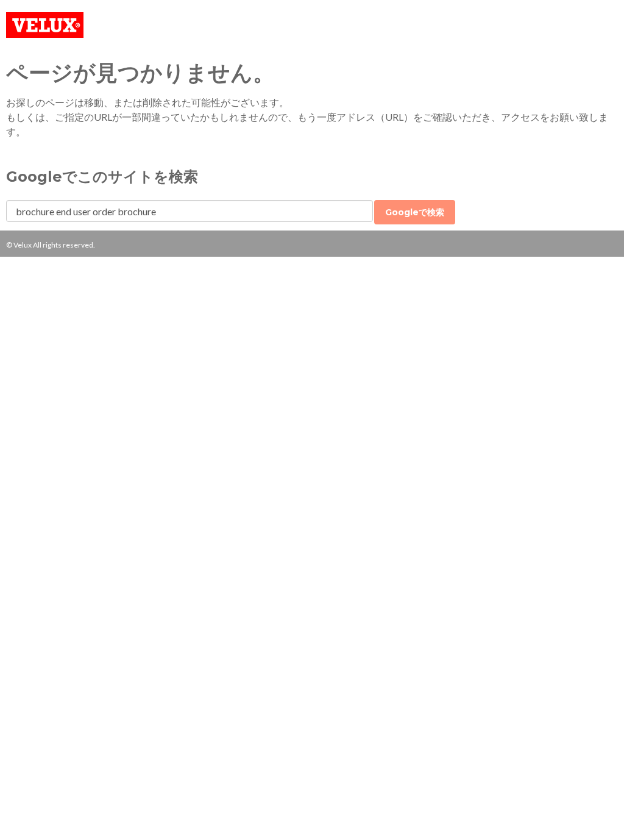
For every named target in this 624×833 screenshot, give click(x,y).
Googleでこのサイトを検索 (102, 176)
